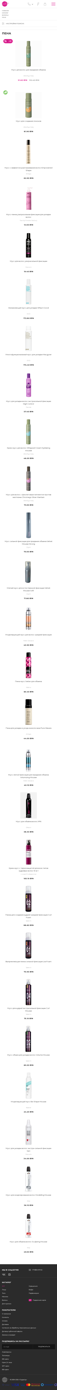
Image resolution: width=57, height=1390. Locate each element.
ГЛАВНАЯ (5, 11)
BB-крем (5, 1359)
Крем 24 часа (7, 1362)
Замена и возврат (8, 1335)
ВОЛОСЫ (5, 15)
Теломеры (6, 1355)
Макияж (5, 1297)
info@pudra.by (37, 1270)
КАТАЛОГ (5, 13)
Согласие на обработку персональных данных (19, 1328)
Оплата (4, 1321)
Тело (3, 1293)
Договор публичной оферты (12, 1331)
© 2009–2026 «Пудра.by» (18, 1380)
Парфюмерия (34, 1293)
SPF (3, 1286)
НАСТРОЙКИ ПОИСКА (15, 24)
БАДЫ (31, 1290)
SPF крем (5, 1366)
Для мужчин (6, 1304)
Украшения (33, 1286)
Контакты (5, 1317)
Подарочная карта (39, 1300)
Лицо (4, 1290)
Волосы (5, 1300)
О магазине (6, 1314)
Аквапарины (6, 1352)
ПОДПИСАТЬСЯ (44, 1347)
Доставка (5, 1324)
